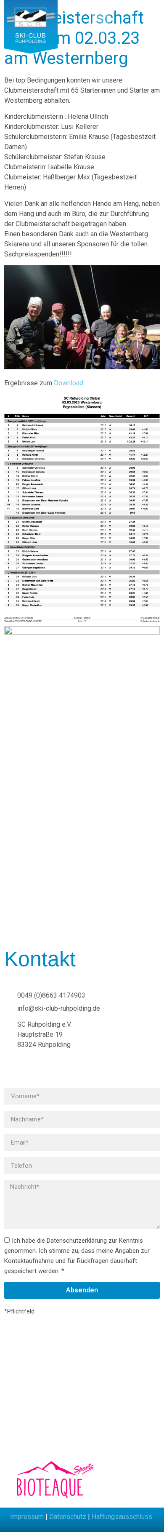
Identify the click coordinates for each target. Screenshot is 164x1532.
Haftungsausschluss (122, 1517)
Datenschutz (67, 1517)
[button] (86, 22)
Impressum (27, 1517)
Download (68, 383)
